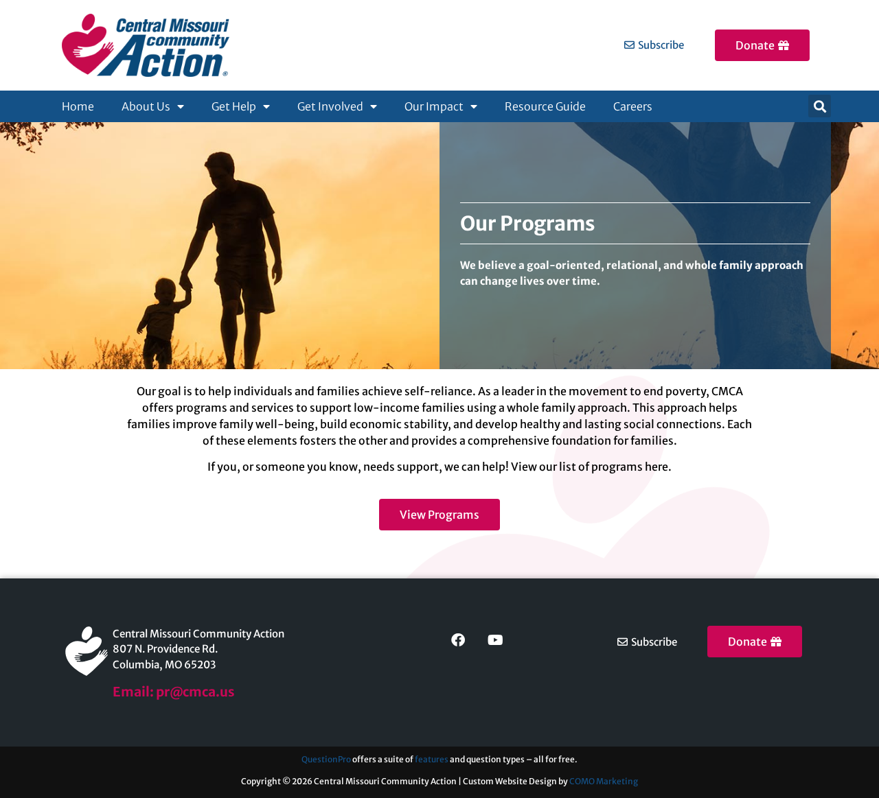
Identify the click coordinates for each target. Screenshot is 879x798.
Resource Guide (545, 106)
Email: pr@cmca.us (174, 691)
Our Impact (434, 106)
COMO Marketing (603, 781)
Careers (632, 106)
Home (78, 106)
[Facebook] (458, 640)
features (432, 759)
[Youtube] (495, 640)
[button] (819, 106)
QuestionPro (326, 759)
